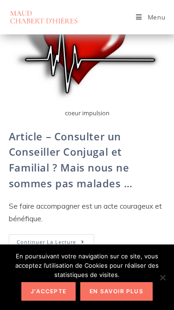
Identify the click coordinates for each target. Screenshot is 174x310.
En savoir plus (116, 291)
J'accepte (48, 291)
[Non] (162, 277)
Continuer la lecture (55, 243)
